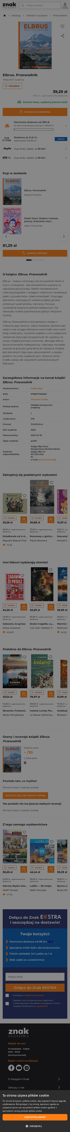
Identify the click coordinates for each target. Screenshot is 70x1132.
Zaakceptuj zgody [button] (35, 1117)
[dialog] (35, 1111)
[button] (35, 1126)
